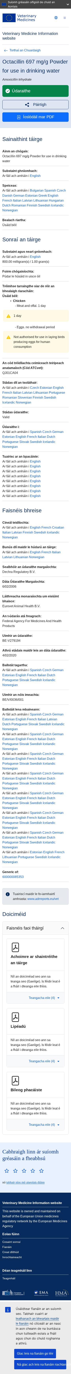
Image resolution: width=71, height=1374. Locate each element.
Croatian (58, 527)
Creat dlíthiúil (10, 1252)
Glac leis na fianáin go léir (35, 1353)
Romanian (18, 205)
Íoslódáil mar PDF (38, 117)
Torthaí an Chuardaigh (25, 50)
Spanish (50, 190)
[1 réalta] (6, 1170)
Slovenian (25, 397)
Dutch (6, 205)
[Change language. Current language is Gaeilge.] (56, 17)
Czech (61, 190)
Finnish (32, 205)
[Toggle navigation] (65, 18)
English (35, 175)
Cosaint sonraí (11, 1241)
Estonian (31, 195)
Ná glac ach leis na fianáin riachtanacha (41, 1364)
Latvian (27, 200)
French (7, 200)
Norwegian (10, 210)
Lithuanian (40, 200)
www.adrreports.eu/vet (43, 899)
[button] (35, 104)
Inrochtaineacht (12, 1257)
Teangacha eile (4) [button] (42, 998)
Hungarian (56, 200)
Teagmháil (8, 1278)
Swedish (44, 205)
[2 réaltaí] (11, 1170)
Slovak (24, 441)
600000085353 (13, 877)
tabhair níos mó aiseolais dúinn (25, 1182)
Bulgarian (37, 190)
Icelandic (57, 205)
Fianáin (7, 1247)
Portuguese (57, 392)
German (18, 195)
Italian (17, 200)
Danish (7, 195)
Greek (42, 195)
